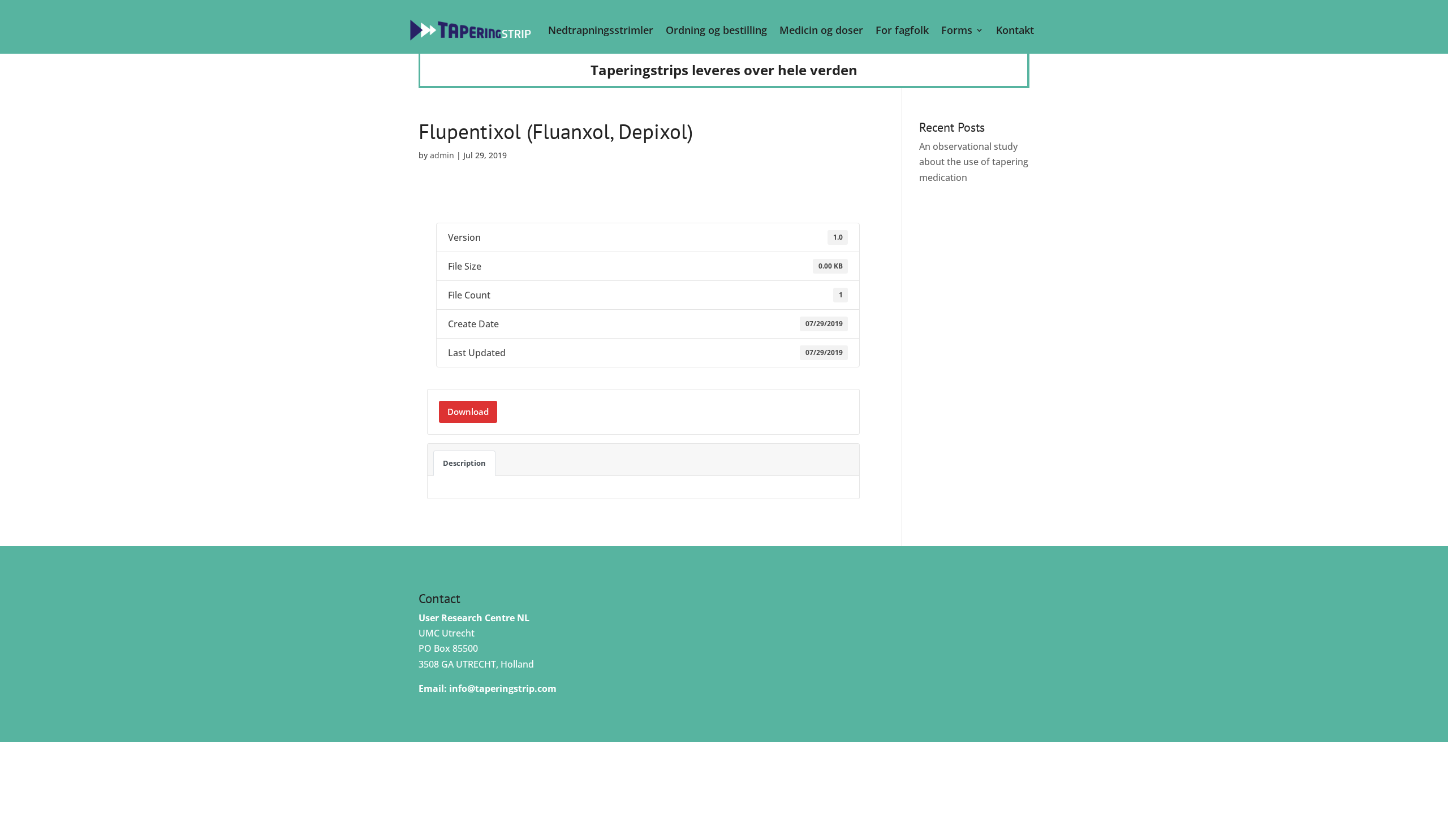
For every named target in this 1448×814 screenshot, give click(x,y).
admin (442, 155)
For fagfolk (902, 30)
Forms (956, 30)
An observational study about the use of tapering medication (973, 161)
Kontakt (1015, 30)
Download (468, 411)
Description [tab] (464, 463)
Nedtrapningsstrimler (600, 30)
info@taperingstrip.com (503, 688)
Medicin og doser (821, 30)
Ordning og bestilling (716, 30)
